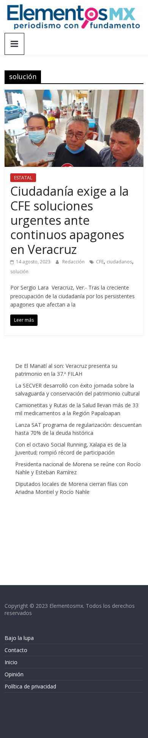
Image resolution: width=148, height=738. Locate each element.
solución (19, 271)
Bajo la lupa (19, 637)
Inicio (11, 662)
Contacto (16, 650)
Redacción (74, 261)
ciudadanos (119, 261)
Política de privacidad (30, 686)
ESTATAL (23, 177)
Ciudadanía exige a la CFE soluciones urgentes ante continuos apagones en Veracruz (69, 220)
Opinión (14, 674)
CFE (100, 261)
